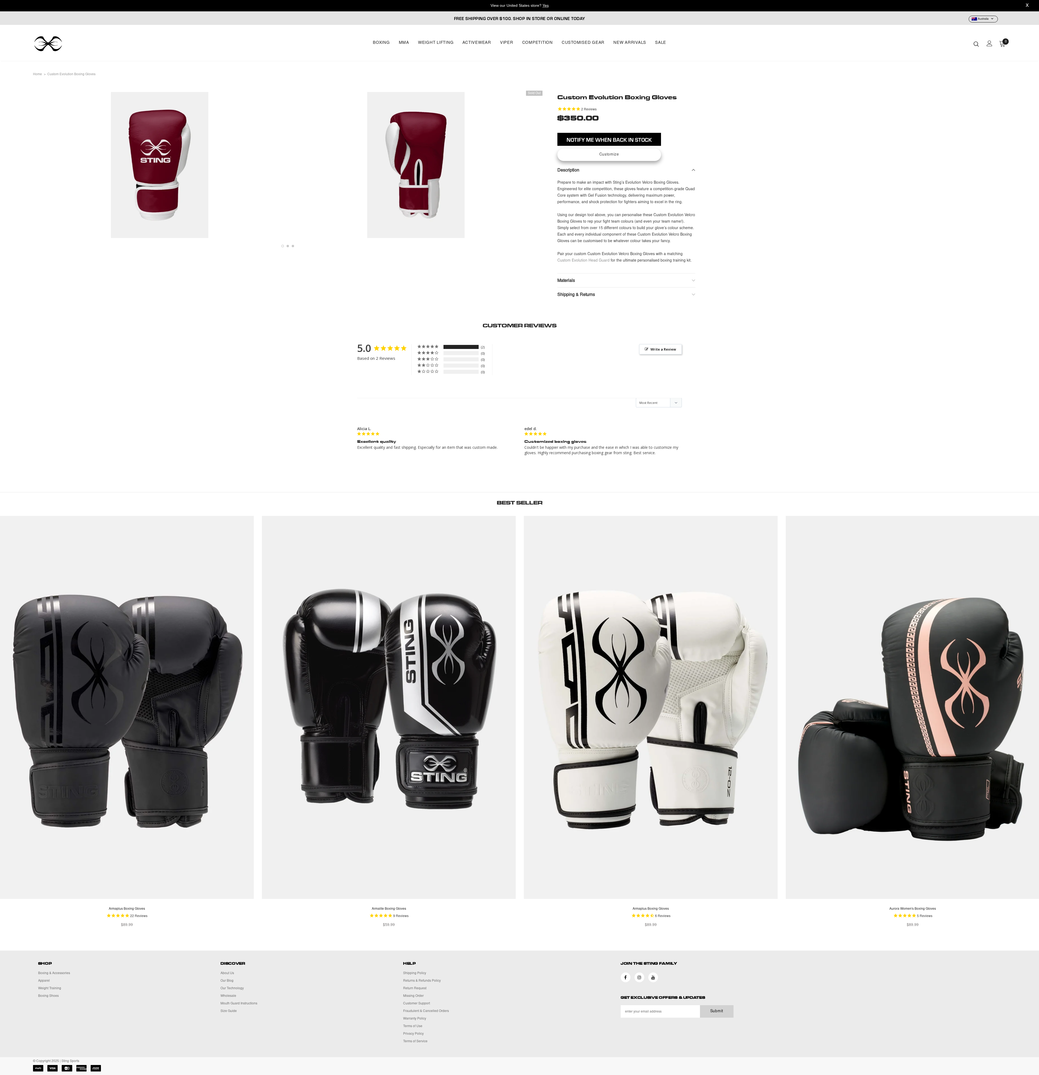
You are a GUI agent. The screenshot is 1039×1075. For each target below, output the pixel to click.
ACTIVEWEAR (476, 43)
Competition (537, 43)
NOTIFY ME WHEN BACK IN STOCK (609, 139)
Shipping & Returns (576, 295)
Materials (566, 281)
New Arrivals (629, 43)
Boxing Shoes (48, 996)
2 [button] (288, 246)
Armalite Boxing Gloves (389, 909)
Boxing (381, 43)
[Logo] (65, 43)
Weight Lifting (436, 43)
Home (37, 74)
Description (568, 170)
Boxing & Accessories (54, 973)
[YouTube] (653, 977)
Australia (983, 19)
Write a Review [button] (663, 349)
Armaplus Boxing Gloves (127, 909)
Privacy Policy (413, 1034)
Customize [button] (609, 155)
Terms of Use (412, 1026)
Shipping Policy (414, 973)
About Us (227, 973)
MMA (404, 43)
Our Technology (232, 988)
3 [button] (293, 246)
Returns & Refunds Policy (422, 980)
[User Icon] (989, 43)
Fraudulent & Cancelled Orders (426, 1011)
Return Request (414, 988)
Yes (545, 5)
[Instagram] (639, 977)
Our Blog (227, 980)
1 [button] (282, 246)
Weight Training (49, 988)
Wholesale (228, 996)
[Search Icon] (976, 44)
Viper (506, 43)
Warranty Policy (414, 1018)
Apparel (44, 980)
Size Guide (229, 1011)
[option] (160, 165)
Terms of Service (415, 1041)
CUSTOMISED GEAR (583, 43)
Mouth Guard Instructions (239, 1003)
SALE (660, 43)
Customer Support (416, 1003)
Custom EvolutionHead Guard (583, 261)
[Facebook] (625, 977)
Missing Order (413, 996)
